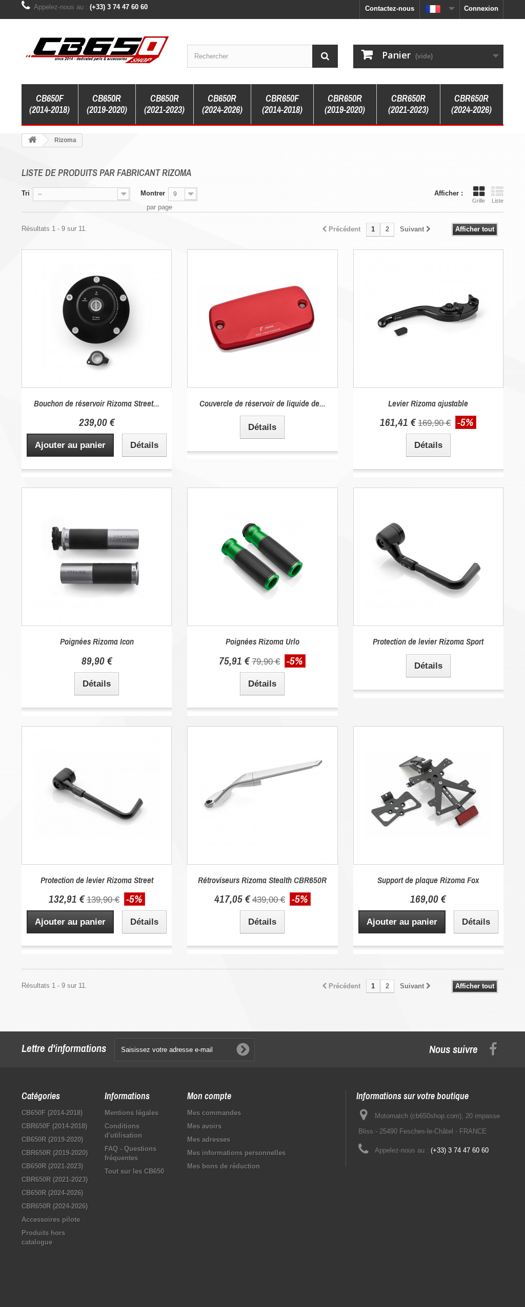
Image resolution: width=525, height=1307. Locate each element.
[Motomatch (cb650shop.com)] (97, 49)
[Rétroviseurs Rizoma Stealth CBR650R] (262, 795)
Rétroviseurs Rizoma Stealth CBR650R (262, 880)
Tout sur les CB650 (134, 1171)
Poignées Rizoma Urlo (262, 641)
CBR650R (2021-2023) (408, 104)
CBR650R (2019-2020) (345, 104)
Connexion (481, 8)
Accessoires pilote (51, 1219)
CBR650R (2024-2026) (471, 104)
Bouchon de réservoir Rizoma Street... (96, 403)
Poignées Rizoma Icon (97, 641)
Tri (26, 193)
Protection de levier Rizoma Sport (428, 641)
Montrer (152, 193)
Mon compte (209, 1095)
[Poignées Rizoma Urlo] (262, 557)
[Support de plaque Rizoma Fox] (428, 795)
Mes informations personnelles (236, 1153)
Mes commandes (214, 1113)
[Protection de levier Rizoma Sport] (428, 557)
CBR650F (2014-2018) (282, 104)
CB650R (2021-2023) (164, 104)
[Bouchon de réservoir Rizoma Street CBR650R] (97, 319)
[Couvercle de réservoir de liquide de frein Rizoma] (262, 319)
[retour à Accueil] (32, 140)
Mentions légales (131, 1113)
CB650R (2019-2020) (107, 104)
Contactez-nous (389, 8)
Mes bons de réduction (223, 1166)
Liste (497, 201)
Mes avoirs (204, 1126)
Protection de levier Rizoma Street (97, 880)
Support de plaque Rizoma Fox (428, 880)
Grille (478, 201)
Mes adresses (208, 1139)
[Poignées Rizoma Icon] (97, 557)
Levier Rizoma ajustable (428, 403)
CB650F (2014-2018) (49, 104)
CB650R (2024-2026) (222, 104)
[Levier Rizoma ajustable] (428, 319)
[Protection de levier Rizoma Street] (97, 795)
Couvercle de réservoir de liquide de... (262, 403)
